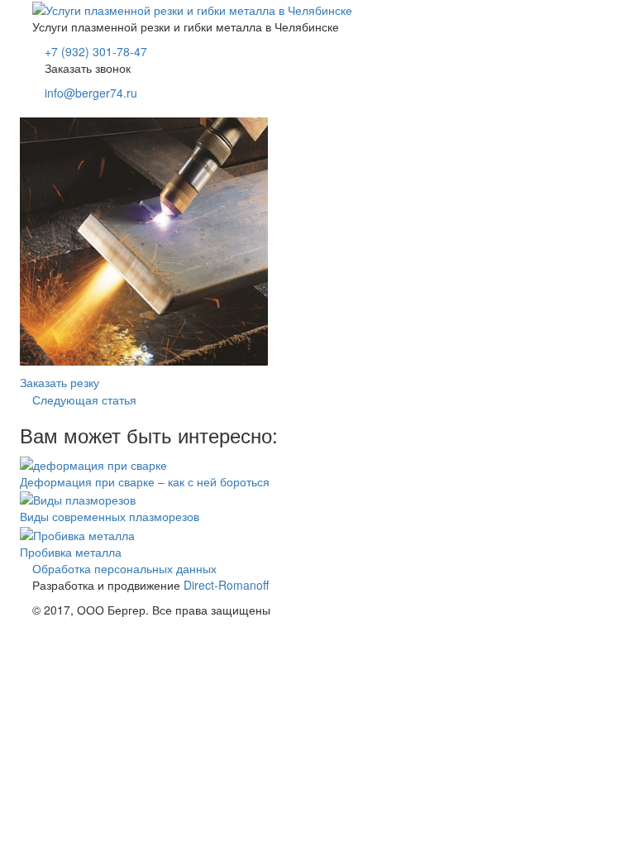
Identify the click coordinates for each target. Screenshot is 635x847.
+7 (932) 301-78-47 (96, 51)
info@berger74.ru (91, 92)
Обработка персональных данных (124, 568)
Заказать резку (59, 382)
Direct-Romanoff (226, 585)
